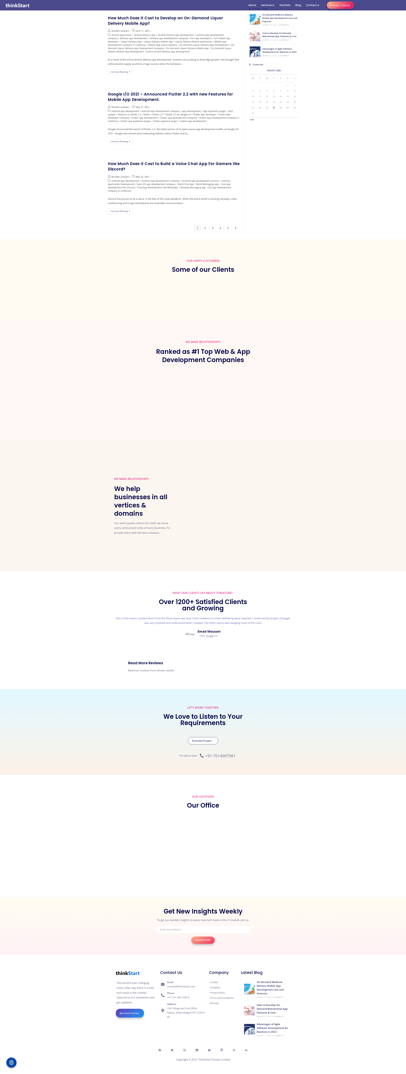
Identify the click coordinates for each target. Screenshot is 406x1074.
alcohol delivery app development (176, 34)
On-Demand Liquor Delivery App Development (204, 44)
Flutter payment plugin (165, 121)
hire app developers (201, 38)
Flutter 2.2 (157, 114)
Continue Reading (122, 71)
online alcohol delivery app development (168, 51)
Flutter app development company (178, 117)
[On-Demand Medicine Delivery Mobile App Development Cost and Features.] (255, 19)
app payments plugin (214, 111)
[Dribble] (234, 1050)
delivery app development (134, 38)
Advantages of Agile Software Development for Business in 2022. (272, 1028)
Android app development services (200, 180)
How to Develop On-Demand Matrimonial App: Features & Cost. (272, 1008)
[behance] (246, 1050)
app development (191, 111)
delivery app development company (169, 38)
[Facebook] (159, 1050)
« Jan (252, 119)
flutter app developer (205, 114)
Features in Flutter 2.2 (129, 114)
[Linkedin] (196, 1050)
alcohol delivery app (144, 34)
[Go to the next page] (235, 228)
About (252, 5)
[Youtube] (209, 1050)
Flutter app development (145, 117)
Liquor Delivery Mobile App (158, 41)
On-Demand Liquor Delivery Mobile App (187, 48)
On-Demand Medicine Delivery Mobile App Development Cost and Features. (279, 18)
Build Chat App (186, 184)
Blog (298, 5)
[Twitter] (172, 1050)
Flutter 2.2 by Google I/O (178, 114)
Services (266, 5)
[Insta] (184, 1050)
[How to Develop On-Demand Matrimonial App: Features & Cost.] (255, 36)
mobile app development (193, 121)
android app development (125, 111)
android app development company (161, 111)
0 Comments (283, 25)
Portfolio (285, 5)
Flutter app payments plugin (136, 121)
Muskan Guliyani (120, 30)
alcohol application (121, 34)
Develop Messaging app (193, 187)
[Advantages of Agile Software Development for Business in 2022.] (255, 51)
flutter (147, 114)
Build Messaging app (207, 184)
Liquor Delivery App (131, 41)
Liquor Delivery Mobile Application (193, 41)
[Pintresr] (221, 1050)
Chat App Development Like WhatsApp (157, 187)
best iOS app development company (156, 184)
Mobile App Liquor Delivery (162, 44)
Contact (311, 5)
